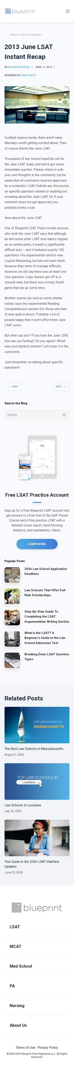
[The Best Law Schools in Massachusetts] (37, 725)
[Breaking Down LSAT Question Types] (12, 660)
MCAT (15, 946)
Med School (21, 966)
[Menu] (67, 11)
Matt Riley (29, 75)
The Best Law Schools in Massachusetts (34, 749)
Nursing (17, 1005)
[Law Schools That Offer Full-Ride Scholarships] (12, 596)
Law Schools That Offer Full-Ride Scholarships (45, 592)
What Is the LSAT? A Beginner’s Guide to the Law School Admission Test (44, 638)
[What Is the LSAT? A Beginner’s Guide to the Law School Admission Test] (12, 639)
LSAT (15, 926)
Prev (15, 386)
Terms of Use (25, 1048)
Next (59, 386)
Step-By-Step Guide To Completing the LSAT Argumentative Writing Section (46, 617)
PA (12, 985)
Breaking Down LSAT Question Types (46, 656)
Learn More (37, 544)
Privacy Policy (47, 1048)
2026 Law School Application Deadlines (45, 571)
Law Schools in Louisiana (23, 805)
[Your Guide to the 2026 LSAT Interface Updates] (37, 838)
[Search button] (64, 415)
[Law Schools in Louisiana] (37, 781)
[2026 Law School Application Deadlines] (12, 575)
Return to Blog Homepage (25, 34)
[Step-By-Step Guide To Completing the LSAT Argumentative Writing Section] (12, 617)
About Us (18, 1025)
